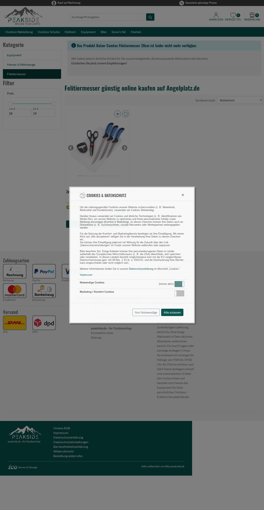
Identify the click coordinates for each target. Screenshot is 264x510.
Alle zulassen (172, 312)
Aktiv (179, 284)
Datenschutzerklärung (141, 268)
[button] (179, 284)
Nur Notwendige (146, 312)
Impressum (86, 274)
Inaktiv (181, 293)
